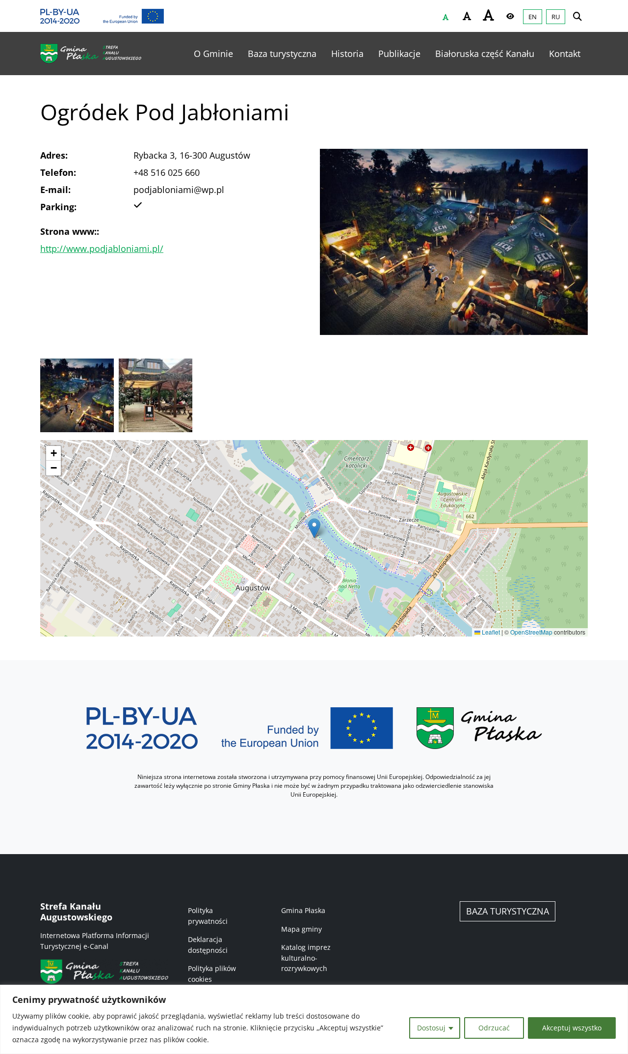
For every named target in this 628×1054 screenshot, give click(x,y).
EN (532, 16)
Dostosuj (431, 1027)
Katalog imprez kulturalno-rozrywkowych (306, 958)
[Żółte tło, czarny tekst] (510, 16)
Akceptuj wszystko (572, 1027)
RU (555, 16)
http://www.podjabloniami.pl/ (101, 248)
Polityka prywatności (208, 916)
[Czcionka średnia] (467, 16)
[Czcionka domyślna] (445, 17)
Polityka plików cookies (212, 974)
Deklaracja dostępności (208, 945)
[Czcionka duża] (488, 15)
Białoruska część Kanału (484, 53)
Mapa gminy (301, 929)
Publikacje (399, 53)
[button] (314, 528)
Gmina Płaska (303, 910)
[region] (314, 1019)
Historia (347, 53)
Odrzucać (494, 1027)
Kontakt (564, 53)
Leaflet (490, 632)
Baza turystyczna (282, 53)
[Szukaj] (577, 16)
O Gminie (213, 53)
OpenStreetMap (531, 632)
